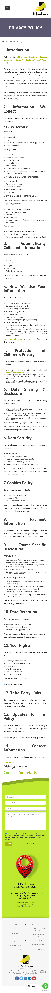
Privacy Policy (22, 970)
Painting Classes (38, 941)
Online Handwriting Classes (38, 930)
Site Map (25, 972)
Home (4, 41)
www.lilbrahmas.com (12, 84)
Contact (15, 941)
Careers (15, 933)
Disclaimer (11, 970)
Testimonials (39, 949)
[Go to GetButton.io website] (45, 990)
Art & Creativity (15, 946)
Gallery (15, 937)
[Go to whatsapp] (45, 986)
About (15, 929)
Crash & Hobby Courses (38, 936)
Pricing (33, 970)
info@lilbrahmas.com (25, 906)
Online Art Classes (39, 925)
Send (9, 844)
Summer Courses (38, 945)
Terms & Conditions (15, 950)
